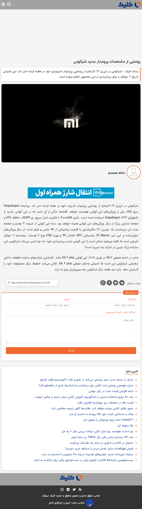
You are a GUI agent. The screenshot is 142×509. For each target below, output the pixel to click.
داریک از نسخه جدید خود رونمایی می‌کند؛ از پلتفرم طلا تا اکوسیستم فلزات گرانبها (86, 380)
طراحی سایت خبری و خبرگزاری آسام (66, 503)
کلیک (52, 496)
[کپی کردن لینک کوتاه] (30, 282)
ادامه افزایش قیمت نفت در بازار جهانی (111, 391)
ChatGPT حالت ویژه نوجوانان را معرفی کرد (108, 420)
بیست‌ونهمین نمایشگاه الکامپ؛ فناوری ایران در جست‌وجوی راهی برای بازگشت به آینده (83, 460)
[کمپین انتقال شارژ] (71, 192)
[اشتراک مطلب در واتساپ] (103, 282)
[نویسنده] (134, 173)
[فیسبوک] (109, 283)
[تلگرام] (122, 283)
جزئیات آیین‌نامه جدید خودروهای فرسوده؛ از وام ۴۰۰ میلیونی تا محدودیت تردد (87, 454)
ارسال (71, 351)
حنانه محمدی (116, 173)
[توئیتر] (115, 283)
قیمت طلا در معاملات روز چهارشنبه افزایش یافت (105, 403)
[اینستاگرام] (62, 490)
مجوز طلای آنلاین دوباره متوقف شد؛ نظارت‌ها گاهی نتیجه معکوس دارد (92, 408)
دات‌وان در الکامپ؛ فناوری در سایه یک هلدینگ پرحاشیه (101, 443)
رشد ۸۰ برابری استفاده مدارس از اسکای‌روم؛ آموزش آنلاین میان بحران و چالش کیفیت (84, 397)
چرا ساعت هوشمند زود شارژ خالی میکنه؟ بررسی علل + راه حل (97, 431)
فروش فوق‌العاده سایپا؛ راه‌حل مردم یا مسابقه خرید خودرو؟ (99, 449)
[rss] (80, 490)
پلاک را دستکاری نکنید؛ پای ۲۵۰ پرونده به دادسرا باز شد (101, 414)
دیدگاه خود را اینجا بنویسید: (120, 312)
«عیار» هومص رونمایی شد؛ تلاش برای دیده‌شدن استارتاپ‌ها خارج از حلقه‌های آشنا (86, 385)
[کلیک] (129, 4)
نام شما (132, 299)
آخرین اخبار (132, 371)
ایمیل (67, 299)
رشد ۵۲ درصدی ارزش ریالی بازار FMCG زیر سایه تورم (102, 437)
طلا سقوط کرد (125, 426)
